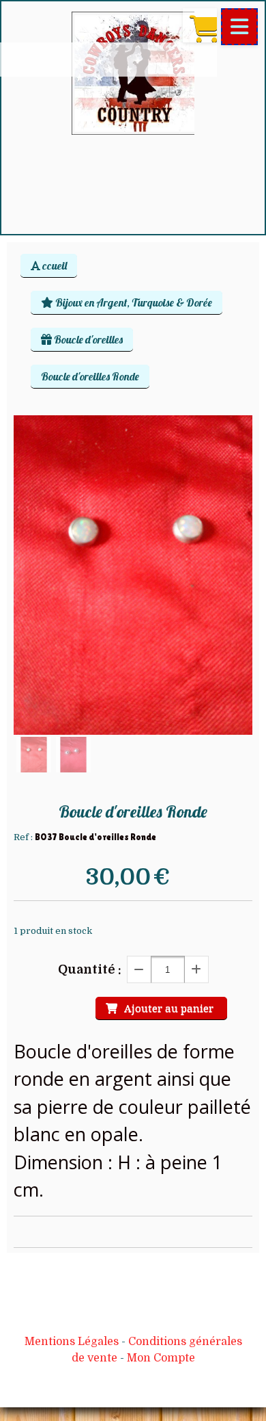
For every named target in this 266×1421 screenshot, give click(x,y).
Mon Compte (161, 1358)
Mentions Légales (72, 1341)
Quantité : (89, 969)
